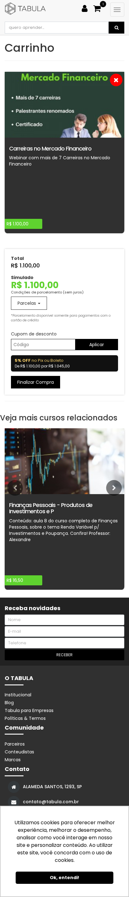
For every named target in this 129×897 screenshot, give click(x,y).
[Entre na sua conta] (87, 7)
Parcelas (27, 303)
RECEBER (64, 654)
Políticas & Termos (25, 718)
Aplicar (96, 344)
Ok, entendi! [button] (64, 877)
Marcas (13, 760)
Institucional (18, 695)
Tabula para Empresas (29, 710)
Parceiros (15, 744)
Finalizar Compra (35, 382)
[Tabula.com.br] (40, 9)
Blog (9, 702)
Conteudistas (19, 752)
